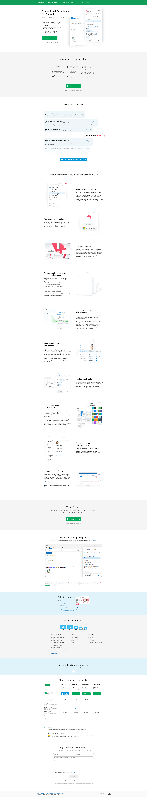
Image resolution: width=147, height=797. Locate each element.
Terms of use (69, 772)
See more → (94, 540)
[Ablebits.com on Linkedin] (103, 794)
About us (83, 2)
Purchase (88, 2)
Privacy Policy (77, 772)
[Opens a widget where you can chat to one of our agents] (142, 795)
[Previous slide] (42, 557)
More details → (54, 653)
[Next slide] (104, 557)
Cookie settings (56, 793)
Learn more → (54, 718)
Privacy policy (43, 793)
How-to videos (63, 605)
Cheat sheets (63, 600)
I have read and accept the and (67, 772)
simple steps (46, 486)
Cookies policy (50, 793)
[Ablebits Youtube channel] (101, 794)
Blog (78, 2)
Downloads (56, 2)
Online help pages (64, 603)
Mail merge (46, 715)
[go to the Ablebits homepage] (41, 2)
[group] (47, 583)
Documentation (65, 2)
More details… (47, 481)
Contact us (63, 793)
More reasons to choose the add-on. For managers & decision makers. (67, 609)
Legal (38, 793)
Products (50, 2)
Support (72, 2)
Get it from (66, 693)
